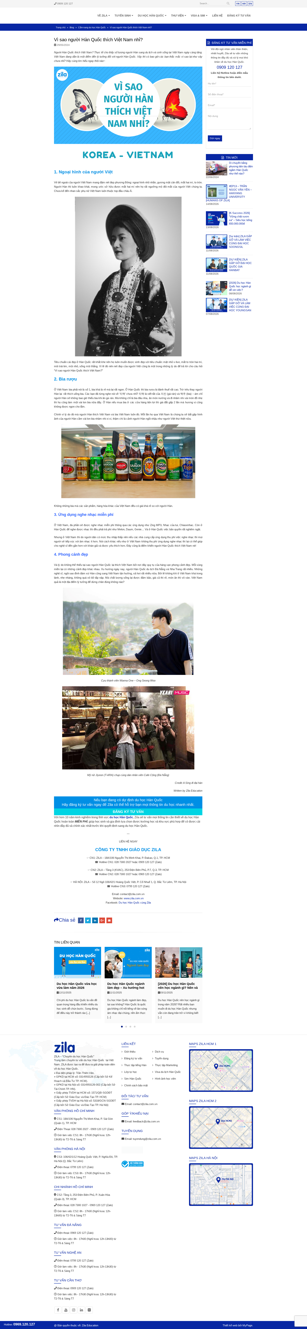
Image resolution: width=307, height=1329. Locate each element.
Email (109, 920)
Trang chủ (61, 27)
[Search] (228, 3)
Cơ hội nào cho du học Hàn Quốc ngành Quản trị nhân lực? (179, 987)
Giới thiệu (129, 1051)
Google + (102, 920)
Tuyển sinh (123, 15)
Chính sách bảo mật (136, 1085)
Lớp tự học (130, 1071)
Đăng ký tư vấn (239, 15)
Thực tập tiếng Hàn (135, 1065)
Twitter (88, 920)
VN (237, 3)
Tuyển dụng (161, 1058)
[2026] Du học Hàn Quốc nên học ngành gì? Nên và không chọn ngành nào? (127, 987)
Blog (72, 27)
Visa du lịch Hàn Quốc (168, 1071)
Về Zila (102, 15)
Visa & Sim (198, 15)
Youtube (65, 1310)
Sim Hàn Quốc (132, 1078)
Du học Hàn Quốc (151, 15)
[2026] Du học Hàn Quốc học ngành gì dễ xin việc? (240, 286)
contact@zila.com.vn (145, 1104)
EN (250, 3)
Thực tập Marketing (166, 1065)
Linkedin (81, 1310)
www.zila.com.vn (134, 898)
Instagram (73, 1310)
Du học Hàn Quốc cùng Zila (135, 902)
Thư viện (177, 15)
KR (244, 3)
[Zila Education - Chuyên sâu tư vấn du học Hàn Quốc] (64, 15)
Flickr (89, 1310)
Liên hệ (217, 15)
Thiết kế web (230, 1325)
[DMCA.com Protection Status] (132, 1150)
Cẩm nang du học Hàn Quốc (92, 27)
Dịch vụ (159, 1051)
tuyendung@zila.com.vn (147, 1138)
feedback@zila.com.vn (146, 1121)
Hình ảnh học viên (165, 1078)
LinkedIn (95, 920)
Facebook (81, 920)
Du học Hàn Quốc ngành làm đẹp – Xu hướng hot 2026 (75, 987)
